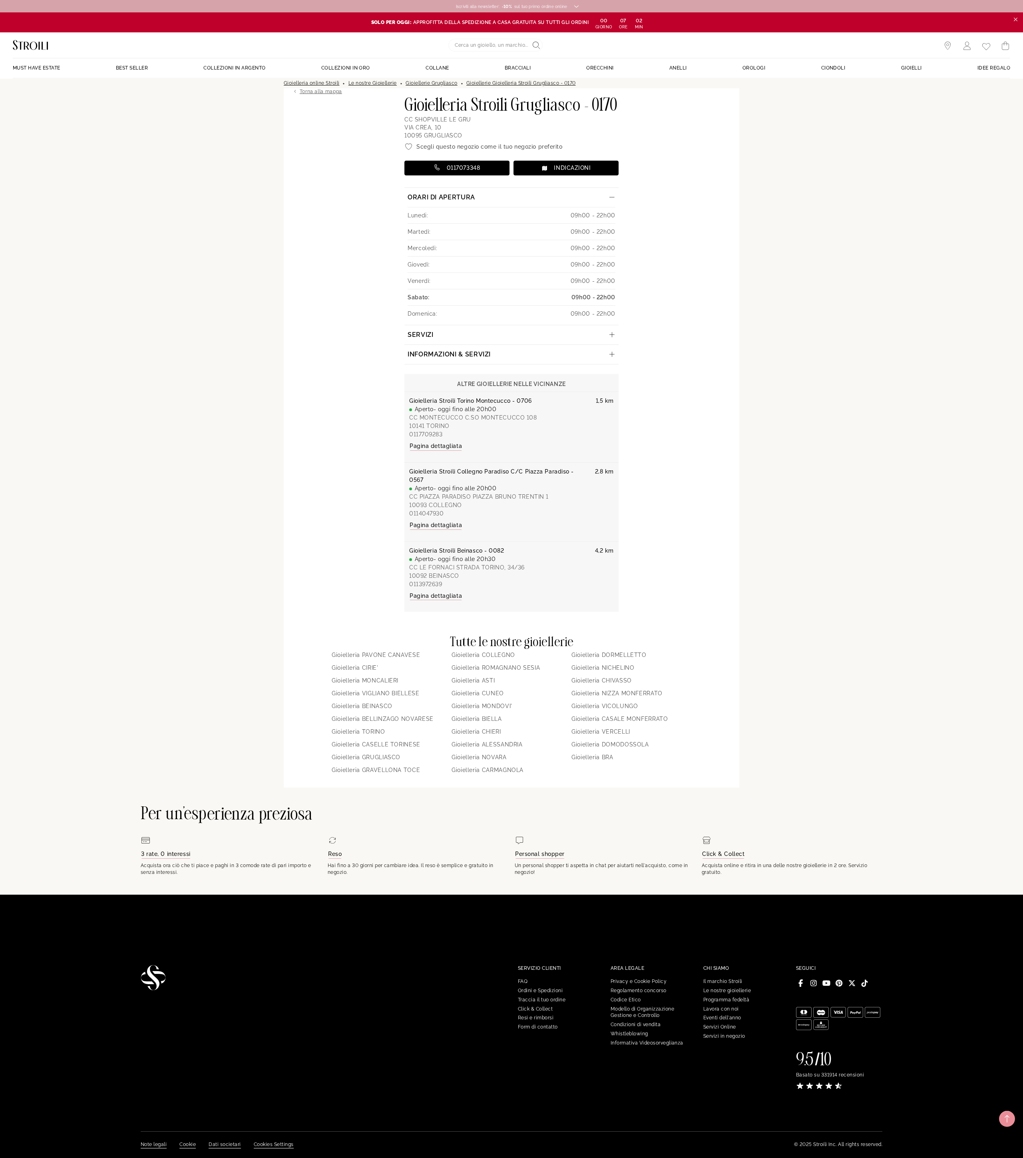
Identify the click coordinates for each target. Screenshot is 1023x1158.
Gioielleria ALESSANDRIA (487, 744)
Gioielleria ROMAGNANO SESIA (496, 668)
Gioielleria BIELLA (477, 719)
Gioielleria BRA (592, 757)
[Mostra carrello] (1005, 46)
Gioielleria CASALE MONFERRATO (619, 719)
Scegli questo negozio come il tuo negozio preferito (489, 146)
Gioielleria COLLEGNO (483, 655)
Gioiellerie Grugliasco (432, 83)
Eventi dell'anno (722, 1018)
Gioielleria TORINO (358, 731)
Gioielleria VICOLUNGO (604, 706)
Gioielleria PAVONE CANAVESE (376, 655)
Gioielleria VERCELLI (600, 731)
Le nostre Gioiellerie (372, 83)
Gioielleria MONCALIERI (365, 680)
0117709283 (426, 434)
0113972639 (425, 584)
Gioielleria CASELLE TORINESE (376, 744)
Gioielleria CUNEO (478, 693)
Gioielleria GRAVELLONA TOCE (376, 770)
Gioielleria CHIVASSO (601, 680)
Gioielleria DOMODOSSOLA (610, 744)
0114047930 (426, 513)
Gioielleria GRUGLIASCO (366, 757)
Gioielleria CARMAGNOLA (487, 770)
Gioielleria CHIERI (476, 731)
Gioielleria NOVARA (479, 757)
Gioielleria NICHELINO (602, 668)
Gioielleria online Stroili (311, 83)
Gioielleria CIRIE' (355, 668)
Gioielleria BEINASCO (362, 706)
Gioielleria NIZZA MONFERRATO (617, 693)
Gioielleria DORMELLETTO (609, 655)
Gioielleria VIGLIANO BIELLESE (376, 693)
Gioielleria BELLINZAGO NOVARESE (383, 719)
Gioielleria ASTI (473, 680)
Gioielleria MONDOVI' (482, 706)
